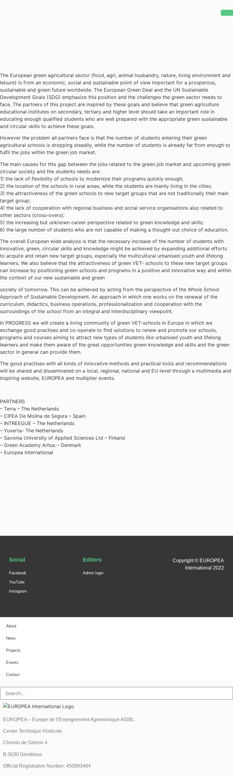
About (11, 626)
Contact (13, 674)
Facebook (17, 573)
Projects (13, 650)
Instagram (18, 591)
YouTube (17, 582)
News (11, 638)
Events (12, 662)
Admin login (93, 573)
